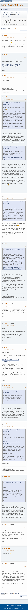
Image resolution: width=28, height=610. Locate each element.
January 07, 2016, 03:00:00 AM (8, 246)
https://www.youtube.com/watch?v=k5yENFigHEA (10, 360)
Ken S (17, 14)
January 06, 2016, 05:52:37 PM (8, 77)
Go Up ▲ (19, 605)
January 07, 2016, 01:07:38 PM (8, 550)
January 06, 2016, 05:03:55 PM (8, 37)
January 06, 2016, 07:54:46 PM (8, 198)
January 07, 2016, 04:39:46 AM (8, 349)
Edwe (5, 35)
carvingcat (7, 97)
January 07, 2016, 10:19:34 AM (8, 426)
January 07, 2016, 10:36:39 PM (8, 565)
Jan (5, 196)
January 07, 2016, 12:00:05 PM (8, 526)
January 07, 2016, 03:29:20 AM (8, 325)
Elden (5, 54)
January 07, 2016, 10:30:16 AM (8, 479)
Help (8, 605)
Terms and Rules (13, 605)
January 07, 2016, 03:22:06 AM (8, 306)
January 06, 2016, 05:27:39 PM (8, 57)
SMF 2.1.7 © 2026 (10, 606)
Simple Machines (17, 606)
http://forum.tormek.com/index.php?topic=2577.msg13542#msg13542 (11, 65)
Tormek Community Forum (12, 5)
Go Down (3, 28)
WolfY (5, 75)
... (19, 28)
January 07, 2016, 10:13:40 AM (8, 387)
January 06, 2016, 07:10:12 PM (8, 99)
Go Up (2, 593)
